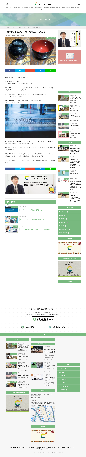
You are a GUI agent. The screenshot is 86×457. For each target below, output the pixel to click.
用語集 (62, 215)
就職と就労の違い (74, 173)
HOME (8, 27)
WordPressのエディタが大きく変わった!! (31, 210)
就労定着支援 (25, 7)
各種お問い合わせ (70, 7)
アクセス (77, 7)
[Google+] (30, 70)
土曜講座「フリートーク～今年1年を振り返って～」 (75, 117)
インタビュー (67, 193)
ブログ (62, 7)
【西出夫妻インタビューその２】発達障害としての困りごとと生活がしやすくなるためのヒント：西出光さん (75, 198)
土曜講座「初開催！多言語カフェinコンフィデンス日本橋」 (75, 99)
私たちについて (9, 7)
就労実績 (31, 7)
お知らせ (58, 7)
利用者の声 (52, 7)
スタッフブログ (18, 27)
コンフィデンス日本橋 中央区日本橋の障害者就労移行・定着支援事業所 (47, 452)
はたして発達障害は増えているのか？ (49, 366)
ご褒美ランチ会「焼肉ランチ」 (75, 134)
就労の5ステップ (17, 7)
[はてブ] (40, 70)
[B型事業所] (69, 253)
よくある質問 (46, 7)
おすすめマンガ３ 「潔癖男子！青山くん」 (32, 219)
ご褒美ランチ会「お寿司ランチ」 (75, 107)
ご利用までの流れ (38, 7)
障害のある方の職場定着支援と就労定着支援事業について (49, 379)
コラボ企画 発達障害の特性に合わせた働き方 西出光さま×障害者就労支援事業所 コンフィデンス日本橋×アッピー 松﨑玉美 (75, 185)
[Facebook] (10, 70)
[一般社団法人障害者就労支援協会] (69, 277)
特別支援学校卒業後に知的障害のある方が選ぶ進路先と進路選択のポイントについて (75, 151)
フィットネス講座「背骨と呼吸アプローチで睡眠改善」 (35, 229)
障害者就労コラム (66, 146)
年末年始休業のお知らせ (75, 126)
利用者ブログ (64, 222)
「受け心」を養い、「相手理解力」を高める (31, 27)
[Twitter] (20, 70)
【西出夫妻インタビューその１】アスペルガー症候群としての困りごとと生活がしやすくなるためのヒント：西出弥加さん (75, 163)
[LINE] (50, 70)
